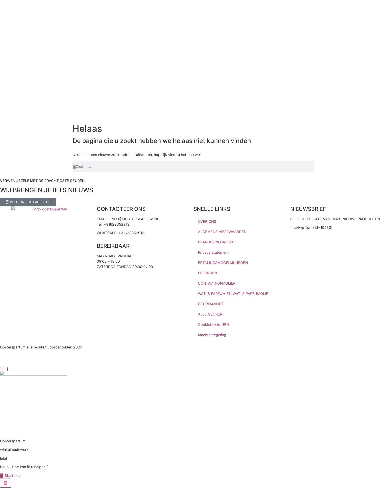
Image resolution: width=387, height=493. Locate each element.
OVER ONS (207, 221)
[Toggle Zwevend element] (5, 483)
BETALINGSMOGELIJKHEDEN (223, 262)
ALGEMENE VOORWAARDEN (222, 231)
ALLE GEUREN (210, 314)
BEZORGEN (207, 273)
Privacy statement (213, 252)
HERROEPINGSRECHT (216, 242)
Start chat (13, 475)
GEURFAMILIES (211, 304)
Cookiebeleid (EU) (213, 324)
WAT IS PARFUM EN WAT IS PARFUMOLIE (233, 293)
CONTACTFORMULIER (216, 283)
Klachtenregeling (212, 335)
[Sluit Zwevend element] (4, 369)
